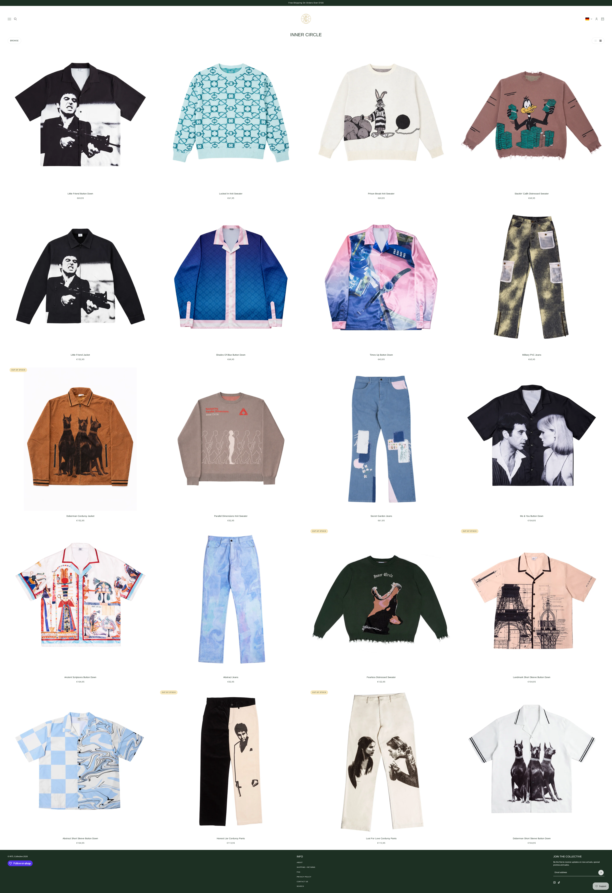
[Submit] (601, 872)
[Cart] (602, 19)
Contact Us (302, 881)
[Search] (15, 19)
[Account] (596, 19)
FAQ (298, 872)
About (300, 862)
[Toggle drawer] (9, 19)
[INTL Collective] (306, 19)
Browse (14, 41)
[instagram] (554, 882)
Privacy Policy (304, 877)
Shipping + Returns (306, 867)
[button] (595, 41)
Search (300, 886)
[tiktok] (559, 882)
